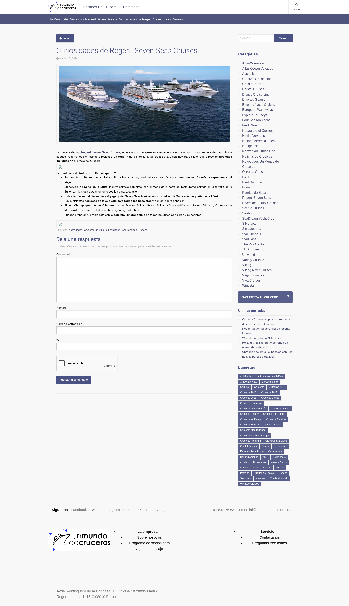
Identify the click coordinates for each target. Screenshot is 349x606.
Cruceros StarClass (276, 440)
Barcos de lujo (270, 381)
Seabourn (249, 213)
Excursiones (280, 446)
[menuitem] (100, 7)
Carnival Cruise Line (257, 79)
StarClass (249, 239)
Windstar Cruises (249, 483)
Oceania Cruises (254, 172)
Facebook (79, 510)
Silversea (249, 223)
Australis (248, 73)
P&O (245, 177)
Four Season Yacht (256, 120)
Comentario (64, 254)
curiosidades (112, 229)
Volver (66, 38)
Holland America (249, 457)
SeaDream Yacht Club (258, 218)
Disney (265, 446)
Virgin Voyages (253, 275)
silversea (261, 478)
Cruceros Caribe (270, 397)
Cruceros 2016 (248, 392)
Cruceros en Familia (274, 413)
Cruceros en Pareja (251, 419)
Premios (244, 473)
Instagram (112, 510)
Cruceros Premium (250, 440)
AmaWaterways (253, 63)
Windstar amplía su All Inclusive (262, 338)
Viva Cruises (251, 280)
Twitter (95, 510)
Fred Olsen (250, 125)
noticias (244, 462)
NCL (265, 457)
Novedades (259, 462)
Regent (143, 229)
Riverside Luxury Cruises (260, 203)
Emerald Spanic (253, 99)
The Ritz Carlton (254, 244)
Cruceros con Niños (251, 403)
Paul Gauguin (252, 182)
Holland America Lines (258, 141)
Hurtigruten (250, 146)
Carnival (244, 387)
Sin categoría (251, 228)
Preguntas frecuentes (269, 543)
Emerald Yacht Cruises (258, 104)
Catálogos (131, 7)
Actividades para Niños (270, 376)
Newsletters (279, 457)
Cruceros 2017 (269, 392)
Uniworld (248, 254)
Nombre (62, 307)
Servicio (267, 532)
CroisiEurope (251, 84)
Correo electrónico (69, 323)
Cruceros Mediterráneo (253, 430)
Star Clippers (251, 234)
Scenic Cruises (253, 208)
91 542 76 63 (224, 510)
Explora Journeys (254, 115)
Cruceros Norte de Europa (254, 435)
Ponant (247, 187)
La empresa (147, 532)
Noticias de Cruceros (257, 156)
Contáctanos (269, 537)
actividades (75, 229)
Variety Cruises (253, 260)
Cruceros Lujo (273, 424)
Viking (246, 265)
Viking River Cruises (257, 270)
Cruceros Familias (276, 419)
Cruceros (259, 387)
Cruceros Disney (249, 413)
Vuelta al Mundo (279, 478)
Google (162, 510)
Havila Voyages (253, 135)
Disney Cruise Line (256, 94)
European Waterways (257, 110)
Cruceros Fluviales (250, 424)
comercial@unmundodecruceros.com (267, 510)
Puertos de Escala (255, 192)
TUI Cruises (250, 249)
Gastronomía (129, 229)
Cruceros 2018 (248, 397)
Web (59, 340)
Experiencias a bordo (252, 451)
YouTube (147, 510)
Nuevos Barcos (279, 462)
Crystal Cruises (253, 89)
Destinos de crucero (100, 7)
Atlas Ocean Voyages (257, 68)
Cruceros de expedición (253, 408)
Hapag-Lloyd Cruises (257, 130)
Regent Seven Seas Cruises (100, 152)
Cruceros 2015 (277, 387)
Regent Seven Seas (256, 197)
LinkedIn (130, 510)
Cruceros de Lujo (94, 229)
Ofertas (267, 467)
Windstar (248, 285)
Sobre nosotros (149, 537)
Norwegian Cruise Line (258, 151)
